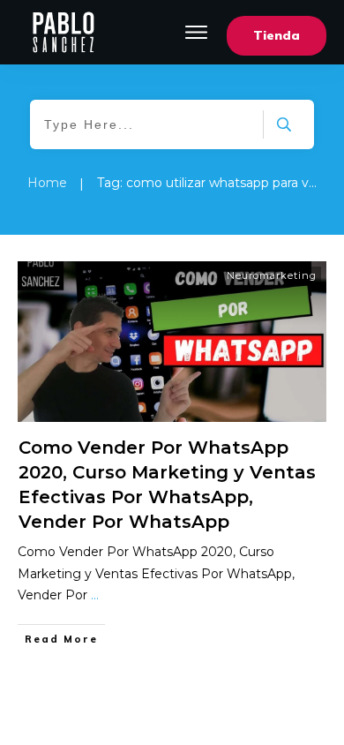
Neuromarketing (272, 275)
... (95, 595)
